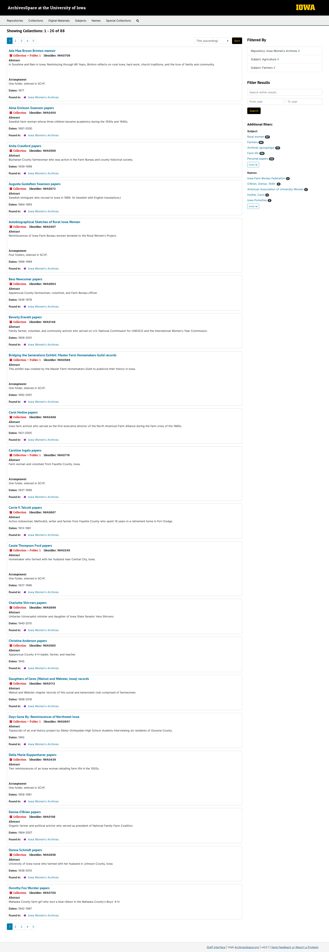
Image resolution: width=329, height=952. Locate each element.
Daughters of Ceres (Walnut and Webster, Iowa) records (49, 679)
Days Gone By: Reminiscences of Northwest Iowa (44, 717)
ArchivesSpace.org (247, 947)
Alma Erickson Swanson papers (31, 108)
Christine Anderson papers (28, 640)
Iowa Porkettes (258, 200)
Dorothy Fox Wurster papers (29, 888)
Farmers (255, 142)
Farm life (255, 153)
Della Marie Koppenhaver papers (32, 755)
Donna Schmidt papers (25, 850)
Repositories (15, 20)
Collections (35, 20)
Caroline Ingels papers (25, 450)
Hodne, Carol (257, 194)
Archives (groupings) (263, 147)
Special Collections (118, 20)
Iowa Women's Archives (43, 97)
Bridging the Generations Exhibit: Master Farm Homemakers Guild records (62, 355)
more (252, 164)
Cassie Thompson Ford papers (30, 545)
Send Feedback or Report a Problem (295, 947)
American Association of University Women (277, 189)
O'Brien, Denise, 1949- (263, 183)
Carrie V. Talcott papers (25, 507)
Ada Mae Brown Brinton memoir (32, 50)
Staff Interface (216, 947)
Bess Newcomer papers (25, 279)
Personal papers (260, 158)
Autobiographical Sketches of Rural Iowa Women (44, 222)
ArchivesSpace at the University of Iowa (47, 8)
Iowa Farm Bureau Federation (268, 178)
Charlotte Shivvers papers (27, 602)
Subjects (80, 20)
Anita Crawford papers (25, 146)
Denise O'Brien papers (25, 812)
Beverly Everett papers (25, 317)
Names (96, 20)
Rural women (258, 136)
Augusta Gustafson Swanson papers (34, 184)
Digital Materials (59, 20)
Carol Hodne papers (23, 412)
